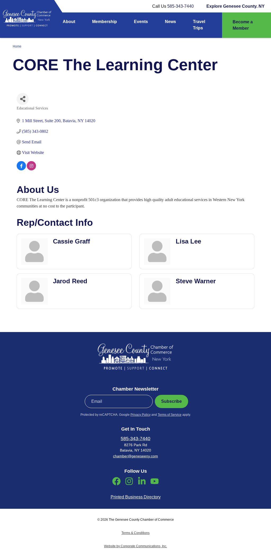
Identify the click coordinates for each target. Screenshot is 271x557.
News (170, 21)
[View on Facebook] (21, 169)
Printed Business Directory (136, 497)
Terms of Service (170, 415)
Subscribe (171, 401)
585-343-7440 (180, 6)
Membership (104, 21)
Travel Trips (199, 24)
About (69, 21)
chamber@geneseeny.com (135, 456)
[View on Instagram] (31, 169)
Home (17, 46)
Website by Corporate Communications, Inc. (135, 546)
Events (141, 21)
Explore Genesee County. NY (235, 6)
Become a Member (243, 25)
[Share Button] (23, 99)
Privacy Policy (140, 415)
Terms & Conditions (135, 533)
